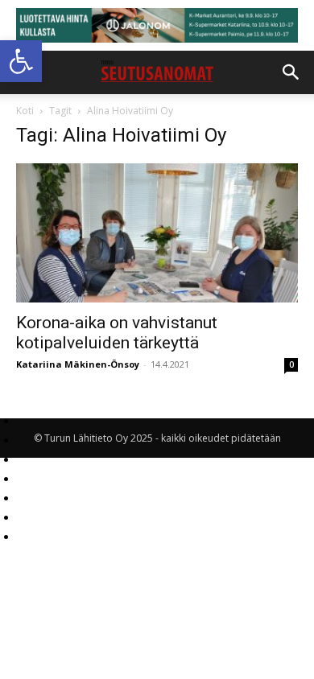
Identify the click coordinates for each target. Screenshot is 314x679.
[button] (21, 61)
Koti (25, 110)
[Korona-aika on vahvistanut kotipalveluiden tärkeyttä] (157, 232)
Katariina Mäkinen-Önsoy (77, 364)
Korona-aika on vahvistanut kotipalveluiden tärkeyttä (116, 332)
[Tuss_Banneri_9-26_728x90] (157, 25)
